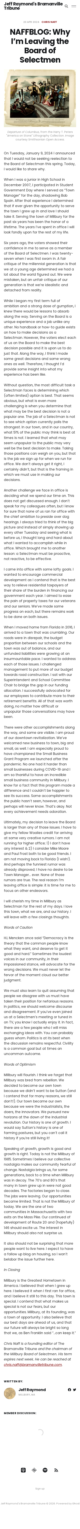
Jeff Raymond (32, 1389)
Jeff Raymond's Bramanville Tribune (33, 6)
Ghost (76, 1503)
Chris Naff (49, 22)
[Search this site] (66, 6)
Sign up (40, 1488)
